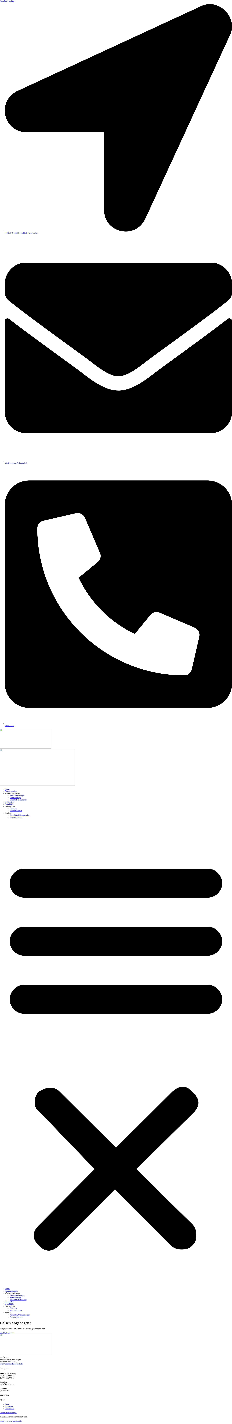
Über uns (13, 808)
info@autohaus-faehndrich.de (11, 1364)
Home (7, 789)
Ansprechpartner (16, 817)
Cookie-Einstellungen (8, 1413)
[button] (116, 1053)
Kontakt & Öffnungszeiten (20, 815)
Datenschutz (9, 1409)
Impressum (9, 1406)
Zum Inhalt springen (7, 1)
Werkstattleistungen (17, 795)
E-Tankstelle (9, 802)
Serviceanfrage (15, 798)
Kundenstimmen (16, 811)
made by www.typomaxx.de (11, 1421)
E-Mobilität (9, 804)
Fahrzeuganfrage (11, 791)
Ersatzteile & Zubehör (18, 800)
